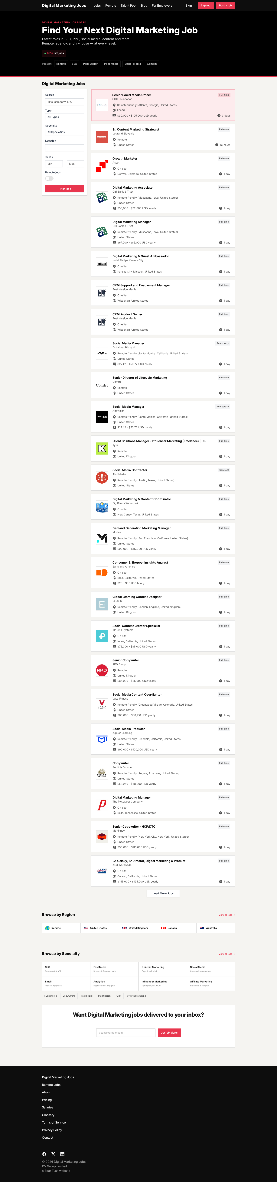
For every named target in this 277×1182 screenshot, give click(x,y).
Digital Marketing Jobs (64, 5)
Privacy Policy (52, 1130)
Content (152, 63)
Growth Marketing (136, 996)
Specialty (51, 125)
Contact (47, 1137)
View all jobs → (227, 914)
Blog (144, 5)
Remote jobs (53, 172)
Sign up (205, 5)
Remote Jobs (51, 1085)
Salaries (47, 1107)
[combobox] (64, 147)
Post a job (225, 5)
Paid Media (111, 63)
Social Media (133, 63)
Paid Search (90, 63)
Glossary (48, 1115)
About (46, 1092)
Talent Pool (128, 5)
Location (50, 140)
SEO (74, 63)
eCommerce (50, 996)
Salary (49, 156)
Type (48, 110)
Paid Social (87, 996)
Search (49, 94)
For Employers (162, 5)
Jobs (97, 5)
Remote (110, 5)
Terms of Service (54, 1122)
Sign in (190, 5)
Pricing (47, 1100)
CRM (118, 996)
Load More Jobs (163, 893)
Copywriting (69, 996)
